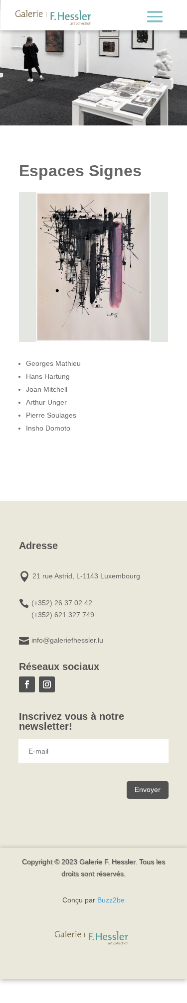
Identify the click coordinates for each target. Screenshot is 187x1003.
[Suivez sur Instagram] (47, 684)
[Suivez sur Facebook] (27, 684)
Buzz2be (111, 900)
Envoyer (148, 789)
